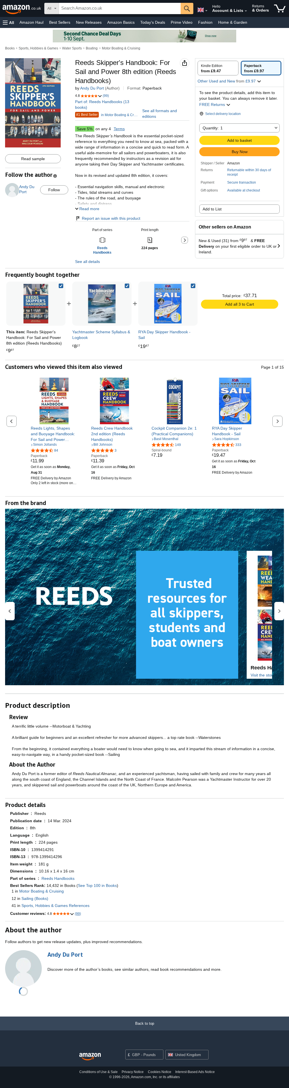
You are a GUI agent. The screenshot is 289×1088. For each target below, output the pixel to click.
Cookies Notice (159, 1072)
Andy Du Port (92, 88)
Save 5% (85, 129)
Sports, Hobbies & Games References (55, 905)
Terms (119, 129)
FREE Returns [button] (212, 104)
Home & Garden (232, 22)
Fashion (205, 22)
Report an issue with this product (111, 218)
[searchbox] (120, 8)
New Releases (89, 22)
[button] (8, 22)
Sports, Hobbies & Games (38, 48)
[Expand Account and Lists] (246, 11)
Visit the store (263, 675)
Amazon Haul (31, 22)
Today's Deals (152, 22)
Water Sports (72, 48)
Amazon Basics (121, 22)
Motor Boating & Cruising (121, 48)
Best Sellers (59, 22)
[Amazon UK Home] (90, 1057)
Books (10, 48)
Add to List (212, 209)
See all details (87, 261)
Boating (92, 48)
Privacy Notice (133, 1072)
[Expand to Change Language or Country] (206, 10)
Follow (54, 190)
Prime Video (181, 22)
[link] (102, 303)
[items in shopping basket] (280, 8)
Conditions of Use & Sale (98, 1072)
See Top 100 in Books (97, 885)
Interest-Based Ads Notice (195, 1072)
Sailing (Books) (34, 898)
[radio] (218, 68)
